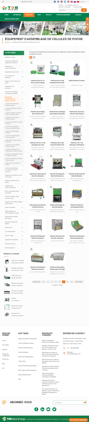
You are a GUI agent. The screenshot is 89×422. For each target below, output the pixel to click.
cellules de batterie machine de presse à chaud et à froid (13, 113)
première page (36, 281)
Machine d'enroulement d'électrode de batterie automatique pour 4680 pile (17, 300)
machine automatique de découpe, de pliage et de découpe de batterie (57, 268)
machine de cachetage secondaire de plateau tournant (57, 113)
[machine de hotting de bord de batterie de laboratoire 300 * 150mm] (77, 225)
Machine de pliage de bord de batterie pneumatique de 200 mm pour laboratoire (57, 206)
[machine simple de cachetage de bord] (77, 194)
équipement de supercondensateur (10, 186)
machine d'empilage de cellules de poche (13, 109)
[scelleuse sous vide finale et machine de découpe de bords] (57, 132)
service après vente (12, 19)
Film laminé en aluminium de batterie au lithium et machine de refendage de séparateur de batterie (17, 315)
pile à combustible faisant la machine (12, 192)
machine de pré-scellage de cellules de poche (13, 145)
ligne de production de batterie (11, 222)
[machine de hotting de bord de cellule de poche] (38, 256)
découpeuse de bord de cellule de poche (38, 206)
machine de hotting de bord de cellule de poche (37, 268)
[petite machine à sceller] (77, 69)
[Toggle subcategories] (22, 57)
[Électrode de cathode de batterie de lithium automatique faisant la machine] (7, 292)
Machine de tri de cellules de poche (13, 163)
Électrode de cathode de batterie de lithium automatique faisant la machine (17, 292)
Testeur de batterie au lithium (26, 343)
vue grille (30, 57)
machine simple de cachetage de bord (76, 206)
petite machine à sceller (77, 80)
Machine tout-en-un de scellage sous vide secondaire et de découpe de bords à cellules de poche (37, 144)
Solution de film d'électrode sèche (12, 81)
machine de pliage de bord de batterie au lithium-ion (57, 175)
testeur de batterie (10, 207)
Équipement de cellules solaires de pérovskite (13, 202)
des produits (5, 345)
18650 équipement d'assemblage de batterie (12, 212)
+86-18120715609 (77, 7)
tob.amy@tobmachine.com (72, 5)
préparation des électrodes (9, 87)
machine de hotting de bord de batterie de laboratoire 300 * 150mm (77, 237)
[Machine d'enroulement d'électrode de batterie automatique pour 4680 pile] (7, 299)
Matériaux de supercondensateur (10, 67)
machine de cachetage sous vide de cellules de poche (14, 154)
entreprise (17, 15)
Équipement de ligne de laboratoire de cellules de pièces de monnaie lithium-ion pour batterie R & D (17, 307)
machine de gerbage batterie (25, 356)
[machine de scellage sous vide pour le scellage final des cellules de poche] (38, 100)
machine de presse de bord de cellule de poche (57, 237)
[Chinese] (78, 1)
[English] (71, 1)
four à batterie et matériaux (9, 76)
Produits (29, 15)
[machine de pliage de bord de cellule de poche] (38, 225)
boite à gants (8, 227)
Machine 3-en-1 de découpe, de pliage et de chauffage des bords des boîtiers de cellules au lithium (77, 144)
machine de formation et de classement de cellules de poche (14, 150)
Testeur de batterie (23, 352)
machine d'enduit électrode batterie (27, 365)
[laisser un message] (78, 420)
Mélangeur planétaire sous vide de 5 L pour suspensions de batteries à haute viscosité (17, 269)
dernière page (79, 281)
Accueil (8, 42)
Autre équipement (10, 247)
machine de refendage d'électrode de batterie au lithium (17, 262)
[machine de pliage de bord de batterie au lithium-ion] (57, 163)
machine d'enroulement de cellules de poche (12, 104)
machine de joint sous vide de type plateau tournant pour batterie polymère (77, 113)
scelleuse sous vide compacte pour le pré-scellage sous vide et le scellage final (57, 82)
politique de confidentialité (5, 354)
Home (6, 15)
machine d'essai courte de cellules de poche (12, 118)
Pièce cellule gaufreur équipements (27, 370)
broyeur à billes (9, 235)
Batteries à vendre (10, 57)
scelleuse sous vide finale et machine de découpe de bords (57, 144)
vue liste (34, 57)
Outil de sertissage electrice (25, 347)
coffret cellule (21, 361)
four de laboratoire (10, 231)
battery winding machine (24, 374)
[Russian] (75, 1)
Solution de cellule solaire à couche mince (12, 197)
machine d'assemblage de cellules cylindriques (11, 92)
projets (49, 15)
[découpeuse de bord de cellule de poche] (38, 194)
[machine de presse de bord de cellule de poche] (57, 225)
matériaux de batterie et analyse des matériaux (11, 61)
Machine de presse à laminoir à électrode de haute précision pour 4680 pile (17, 284)
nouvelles (4, 349)
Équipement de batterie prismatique (11, 217)
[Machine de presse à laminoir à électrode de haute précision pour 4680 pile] (7, 284)
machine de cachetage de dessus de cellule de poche (13, 127)
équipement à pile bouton (12, 72)
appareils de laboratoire (11, 239)
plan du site (5, 359)
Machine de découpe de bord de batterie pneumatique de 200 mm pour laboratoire (77, 175)
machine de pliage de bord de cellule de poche (38, 237)
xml (3, 368)
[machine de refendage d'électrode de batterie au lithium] (7, 261)
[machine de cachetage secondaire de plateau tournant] (57, 100)
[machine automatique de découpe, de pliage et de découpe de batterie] (57, 256)
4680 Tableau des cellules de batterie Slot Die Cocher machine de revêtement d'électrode (16, 277)
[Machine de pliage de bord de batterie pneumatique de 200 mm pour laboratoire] (57, 194)
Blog (3, 363)
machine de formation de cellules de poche (14, 122)
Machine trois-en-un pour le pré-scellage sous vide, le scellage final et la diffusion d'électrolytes (37, 82)
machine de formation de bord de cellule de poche (14, 159)
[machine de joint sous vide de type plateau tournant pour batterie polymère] (77, 100)
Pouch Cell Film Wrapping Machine (12, 132)
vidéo (39, 15)
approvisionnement (63, 15)
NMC (19, 379)
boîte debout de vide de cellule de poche (13, 141)
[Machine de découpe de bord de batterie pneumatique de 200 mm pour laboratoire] (77, 163)
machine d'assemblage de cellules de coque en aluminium (11, 169)
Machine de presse (10, 243)
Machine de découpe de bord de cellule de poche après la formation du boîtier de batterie (38, 175)
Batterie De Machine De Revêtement (27, 338)
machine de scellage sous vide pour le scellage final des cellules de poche (38, 113)
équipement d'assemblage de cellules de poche (26, 42)
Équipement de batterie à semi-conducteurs (13, 176)
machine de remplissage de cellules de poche (13, 136)
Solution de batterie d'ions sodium (12, 181)
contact (78, 15)
